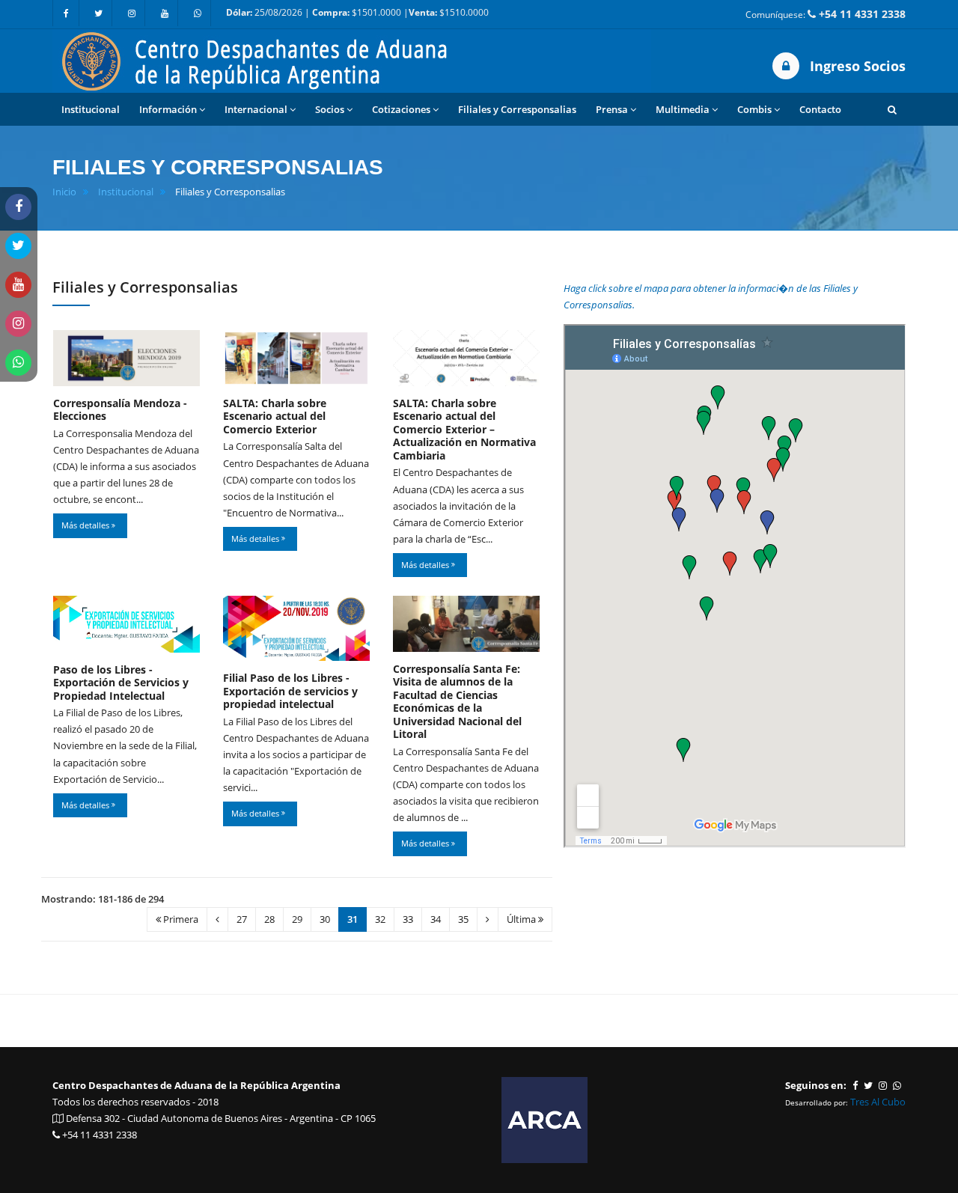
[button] (892, 109)
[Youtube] (164, 13)
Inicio (64, 192)
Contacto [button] (820, 109)
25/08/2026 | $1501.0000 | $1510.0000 (357, 12)
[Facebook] (65, 13)
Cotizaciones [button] (401, 109)
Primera (179, 919)
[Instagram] (131, 13)
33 (408, 919)
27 (242, 919)
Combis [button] (754, 109)
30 (325, 919)
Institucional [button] (90, 109)
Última (522, 919)
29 (297, 919)
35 (463, 919)
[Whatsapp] (197, 13)
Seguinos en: (815, 1085)
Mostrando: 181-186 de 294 (102, 899)
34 (435, 919)
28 (269, 919)
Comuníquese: (825, 14)
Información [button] (168, 109)
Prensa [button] (612, 109)
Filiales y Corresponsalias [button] (517, 109)
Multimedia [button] (683, 109)
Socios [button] (329, 109)
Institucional (125, 192)
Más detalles (86, 525)
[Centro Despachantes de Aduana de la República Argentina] (351, 60)
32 (380, 919)
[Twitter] (98, 13)
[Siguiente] (487, 919)
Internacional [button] (256, 109)
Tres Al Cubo (878, 1101)
